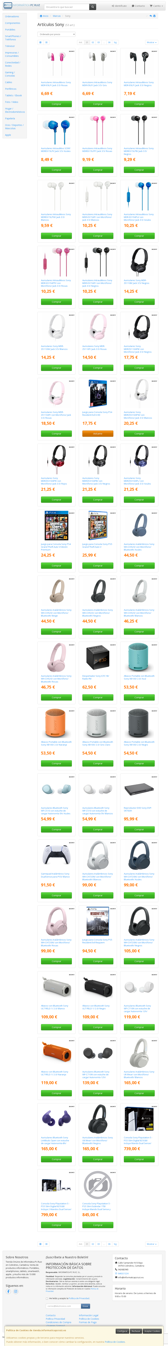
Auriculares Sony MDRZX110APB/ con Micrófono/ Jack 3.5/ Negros (138, 349)
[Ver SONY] (98, 921)
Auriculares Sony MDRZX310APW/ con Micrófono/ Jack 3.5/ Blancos (138, 415)
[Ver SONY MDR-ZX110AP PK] (56, 393)
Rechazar (136, 1331)
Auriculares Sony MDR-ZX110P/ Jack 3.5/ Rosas (94, 347)
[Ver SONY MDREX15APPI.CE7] (56, 261)
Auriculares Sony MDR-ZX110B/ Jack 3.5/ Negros (136, 282)
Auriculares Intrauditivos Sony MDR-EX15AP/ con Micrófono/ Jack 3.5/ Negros (97, 283)
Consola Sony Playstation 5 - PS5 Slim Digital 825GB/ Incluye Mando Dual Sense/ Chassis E (138, 1142)
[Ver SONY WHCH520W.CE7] (139, 591)
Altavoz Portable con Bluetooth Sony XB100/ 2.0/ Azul (139, 677)
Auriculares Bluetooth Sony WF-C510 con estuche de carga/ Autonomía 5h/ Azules (55, 810)
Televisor (10, 46)
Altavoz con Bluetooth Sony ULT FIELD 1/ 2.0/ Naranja (54, 1073)
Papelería (10, 118)
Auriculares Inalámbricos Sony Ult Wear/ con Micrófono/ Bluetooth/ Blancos (139, 1074)
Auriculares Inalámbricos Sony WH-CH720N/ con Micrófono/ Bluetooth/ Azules (139, 876)
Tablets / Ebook (13, 95)
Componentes (12, 23)
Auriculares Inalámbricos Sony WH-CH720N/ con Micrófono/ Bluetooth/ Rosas (56, 942)
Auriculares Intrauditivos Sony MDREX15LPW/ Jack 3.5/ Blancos (56, 217)
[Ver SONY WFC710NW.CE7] (139, 987)
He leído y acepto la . (69, 1298)
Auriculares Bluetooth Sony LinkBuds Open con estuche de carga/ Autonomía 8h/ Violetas (55, 1142)
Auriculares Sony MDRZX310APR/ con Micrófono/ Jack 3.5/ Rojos (54, 481)
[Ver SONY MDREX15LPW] (56, 195)
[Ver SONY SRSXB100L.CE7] (139, 657)
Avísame (97, 433)
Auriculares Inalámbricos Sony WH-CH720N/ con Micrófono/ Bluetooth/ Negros (139, 942)
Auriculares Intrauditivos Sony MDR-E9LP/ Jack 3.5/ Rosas (56, 84)
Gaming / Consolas (10, 74)
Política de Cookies (115, 1341)
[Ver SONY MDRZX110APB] (139, 327)
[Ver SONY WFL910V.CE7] (56, 1119)
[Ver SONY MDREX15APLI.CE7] (139, 195)
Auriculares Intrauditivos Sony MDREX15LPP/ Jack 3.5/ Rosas (97, 150)
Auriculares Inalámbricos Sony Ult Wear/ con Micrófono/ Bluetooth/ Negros (97, 1140)
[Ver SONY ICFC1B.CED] (98, 657)
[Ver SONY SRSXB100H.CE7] (98, 723)
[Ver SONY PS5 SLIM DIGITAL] (139, 1119)
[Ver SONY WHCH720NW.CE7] (98, 855)
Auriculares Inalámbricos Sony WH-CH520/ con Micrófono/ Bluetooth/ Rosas (56, 678)
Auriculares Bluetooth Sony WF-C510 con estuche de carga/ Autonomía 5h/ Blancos (97, 810)
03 (98, 42)
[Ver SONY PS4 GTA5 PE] (56, 525)
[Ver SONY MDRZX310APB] (98, 459)
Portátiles (10, 29)
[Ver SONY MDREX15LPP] (98, 129)
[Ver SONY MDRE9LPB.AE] (139, 63)
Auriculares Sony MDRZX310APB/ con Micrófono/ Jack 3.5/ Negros (96, 481)
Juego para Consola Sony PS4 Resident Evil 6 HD (97, 413)
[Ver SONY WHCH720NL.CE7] (139, 855)
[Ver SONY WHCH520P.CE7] (56, 657)
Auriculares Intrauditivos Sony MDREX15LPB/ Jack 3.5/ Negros (139, 151)
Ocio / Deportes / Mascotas (14, 126)
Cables (8, 82)
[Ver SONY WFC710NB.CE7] (98, 1053)
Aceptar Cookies (152, 1331)
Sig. (115, 42)
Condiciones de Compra (58, 1322)
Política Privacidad (55, 1318)
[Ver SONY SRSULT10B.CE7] (98, 987)
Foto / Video (11, 102)
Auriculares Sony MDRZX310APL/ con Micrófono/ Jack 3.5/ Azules (137, 481)
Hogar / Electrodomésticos (15, 110)
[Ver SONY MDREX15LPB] (139, 129)
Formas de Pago (88, 1322)
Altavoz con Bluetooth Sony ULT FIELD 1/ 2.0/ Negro (96, 1007)
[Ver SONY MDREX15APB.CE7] (98, 261)
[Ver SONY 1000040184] (56, 855)
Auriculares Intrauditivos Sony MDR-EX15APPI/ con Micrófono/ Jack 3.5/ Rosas (56, 283)
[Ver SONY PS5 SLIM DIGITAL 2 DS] (56, 1185)
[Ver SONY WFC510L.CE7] (56, 789)
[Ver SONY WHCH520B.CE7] (98, 591)
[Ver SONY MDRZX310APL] (139, 459)
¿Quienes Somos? (55, 1325)
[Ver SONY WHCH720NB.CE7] (139, 921)
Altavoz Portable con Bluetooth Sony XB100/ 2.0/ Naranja (56, 743)
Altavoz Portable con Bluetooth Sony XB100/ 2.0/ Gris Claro (97, 743)
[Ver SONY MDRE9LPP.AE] (56, 63)
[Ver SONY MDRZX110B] (139, 261)
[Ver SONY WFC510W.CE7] (98, 789)
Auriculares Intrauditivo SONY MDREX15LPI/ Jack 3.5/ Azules (56, 150)
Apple (8, 134)
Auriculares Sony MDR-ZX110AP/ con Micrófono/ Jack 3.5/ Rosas (56, 415)
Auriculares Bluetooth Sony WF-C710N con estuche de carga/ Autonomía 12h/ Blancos (137, 1010)
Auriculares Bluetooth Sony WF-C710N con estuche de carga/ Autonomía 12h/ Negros (95, 1076)
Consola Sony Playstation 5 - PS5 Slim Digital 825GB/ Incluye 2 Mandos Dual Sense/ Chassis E (56, 1208)
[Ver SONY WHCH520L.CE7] (139, 525)
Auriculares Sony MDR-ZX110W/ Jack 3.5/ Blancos (54, 347)
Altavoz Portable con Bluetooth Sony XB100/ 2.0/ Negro (139, 743)
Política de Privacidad (79, 1298)
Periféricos (10, 88)
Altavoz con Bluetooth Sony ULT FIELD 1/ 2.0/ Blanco (54, 1007)
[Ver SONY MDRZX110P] (98, 327)
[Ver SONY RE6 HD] (98, 393)
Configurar (122, 1331)
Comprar (56, 103)
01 (87, 42)
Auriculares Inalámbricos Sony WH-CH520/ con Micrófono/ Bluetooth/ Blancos (139, 612)
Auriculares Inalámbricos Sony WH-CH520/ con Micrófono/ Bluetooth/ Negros (97, 612)
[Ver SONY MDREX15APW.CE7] (98, 195)
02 (93, 42)
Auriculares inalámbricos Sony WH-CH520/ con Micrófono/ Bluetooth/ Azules (139, 547)
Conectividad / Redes (12, 64)
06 (109, 42)
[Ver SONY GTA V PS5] (98, 525)
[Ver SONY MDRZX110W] (56, 327)
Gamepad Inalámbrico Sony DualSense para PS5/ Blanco (55, 875)
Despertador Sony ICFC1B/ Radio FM (95, 677)
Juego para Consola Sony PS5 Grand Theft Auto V (97, 545)
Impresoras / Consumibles (12, 54)
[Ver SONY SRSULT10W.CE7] (56, 987)
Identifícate (120, 5)
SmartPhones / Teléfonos (13, 38)
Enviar (85, 1306)
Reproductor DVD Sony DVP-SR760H (138, 809)
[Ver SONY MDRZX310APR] (56, 459)
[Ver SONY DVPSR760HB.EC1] (139, 789)
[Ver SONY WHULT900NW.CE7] (139, 1053)
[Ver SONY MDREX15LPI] (56, 129)
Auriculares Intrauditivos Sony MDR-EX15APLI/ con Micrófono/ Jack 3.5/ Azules (139, 217)
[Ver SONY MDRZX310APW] (139, 393)
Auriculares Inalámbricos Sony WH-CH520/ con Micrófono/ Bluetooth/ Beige (56, 612)
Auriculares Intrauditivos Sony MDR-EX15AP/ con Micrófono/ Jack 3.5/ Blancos (97, 217)
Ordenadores (12, 16)
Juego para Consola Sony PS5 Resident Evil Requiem (97, 941)
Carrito (157, 5)
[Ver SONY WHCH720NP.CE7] (56, 921)
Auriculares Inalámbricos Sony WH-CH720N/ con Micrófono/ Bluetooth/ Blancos (97, 876)
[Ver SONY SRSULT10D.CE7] (56, 1053)
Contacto (139, 5)
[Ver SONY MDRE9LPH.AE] (98, 63)
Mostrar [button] (151, 42)
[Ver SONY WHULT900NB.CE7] (98, 1119)
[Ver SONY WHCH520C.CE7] (56, 591)
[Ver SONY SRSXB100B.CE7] (139, 723)
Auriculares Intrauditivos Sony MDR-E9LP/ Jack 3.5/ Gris (97, 84)
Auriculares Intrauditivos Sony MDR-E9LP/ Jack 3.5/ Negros (139, 84)
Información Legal (88, 1315)
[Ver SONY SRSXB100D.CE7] (56, 723)
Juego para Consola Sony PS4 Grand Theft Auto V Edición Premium (56, 547)
